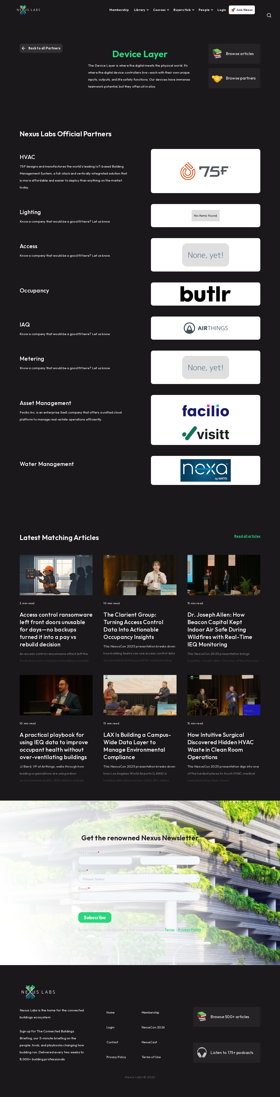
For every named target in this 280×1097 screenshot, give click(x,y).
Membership (119, 10)
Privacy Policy (189, 930)
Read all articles (247, 536)
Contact (112, 1042)
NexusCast (149, 1042)
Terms (170, 930)
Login (221, 10)
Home (111, 1012)
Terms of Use (151, 1057)
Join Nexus (244, 10)
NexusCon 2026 (153, 1027)
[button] (140, 9)
